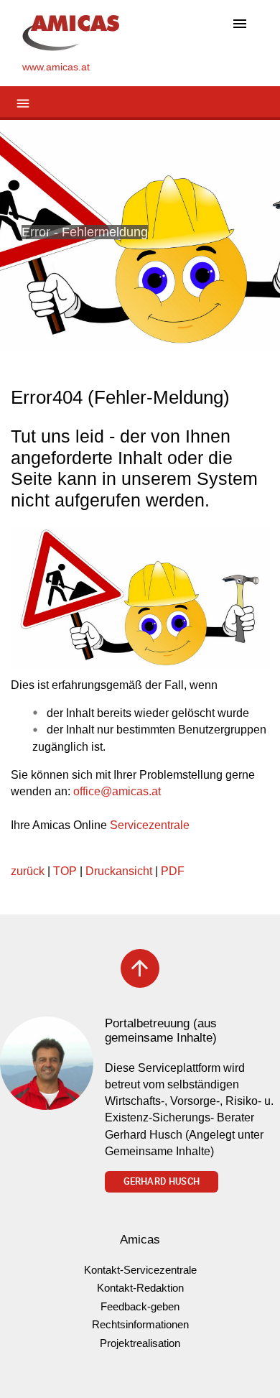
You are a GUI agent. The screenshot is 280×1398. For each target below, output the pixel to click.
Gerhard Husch (161, 1181)
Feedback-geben (140, 1306)
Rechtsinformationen (140, 1324)
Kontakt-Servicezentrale (140, 1270)
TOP (65, 871)
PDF (173, 871)
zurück (28, 871)
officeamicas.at (117, 791)
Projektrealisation (140, 1343)
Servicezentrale (150, 825)
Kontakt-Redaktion (140, 1288)
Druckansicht (118, 871)
